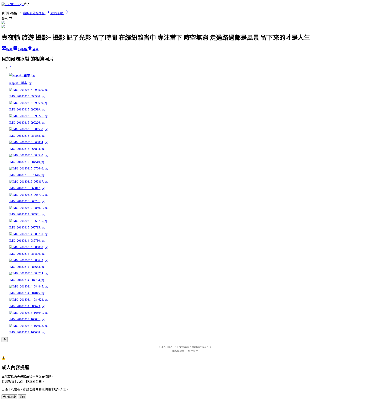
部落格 (23, 49)
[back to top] (5, 339)
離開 (22, 396)
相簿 (9, 49)
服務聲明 (193, 350)
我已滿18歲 (9, 396)
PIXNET (171, 347)
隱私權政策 (178, 350)
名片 (35, 49)
